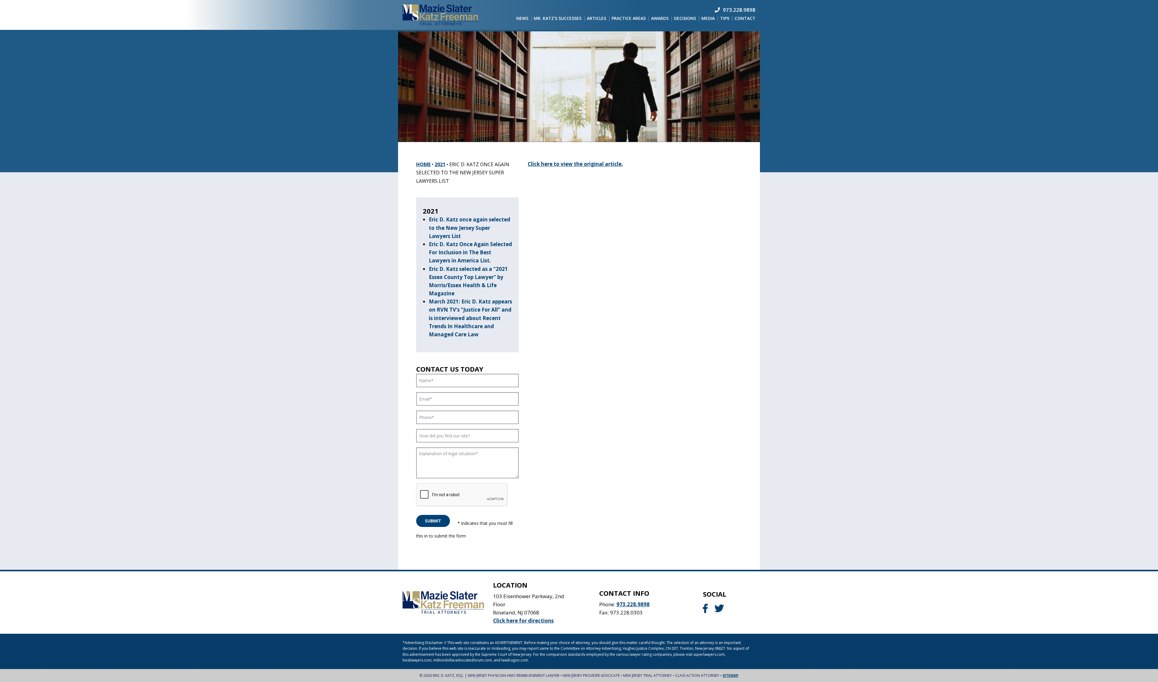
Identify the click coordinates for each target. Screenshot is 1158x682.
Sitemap (731, 675)
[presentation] (462, 495)
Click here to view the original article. (575, 163)
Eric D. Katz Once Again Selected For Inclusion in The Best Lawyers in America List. (470, 252)
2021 (440, 164)
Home (423, 164)
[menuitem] (522, 18)
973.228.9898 (633, 604)
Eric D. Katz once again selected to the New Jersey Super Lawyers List (469, 227)
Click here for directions (523, 620)
